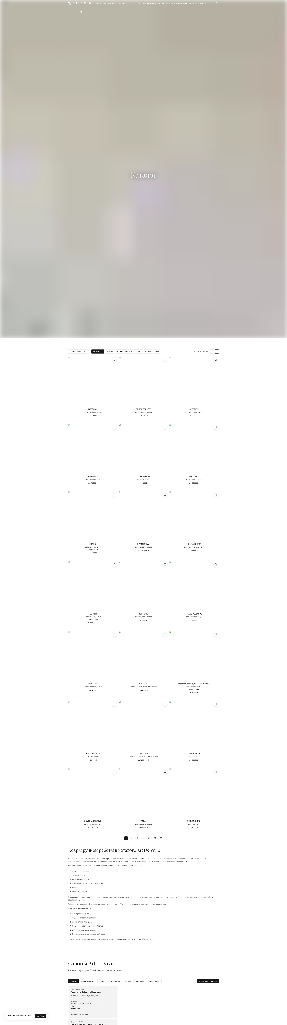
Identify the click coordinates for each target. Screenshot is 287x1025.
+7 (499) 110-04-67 (77, 1004)
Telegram (74, 1014)
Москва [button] (73, 981)
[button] (78, 351)
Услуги (172, 3)
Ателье (111, 3)
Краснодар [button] (140, 981)
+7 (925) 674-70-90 (91, 1004)
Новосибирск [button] (154, 981)
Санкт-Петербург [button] (88, 981)
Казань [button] (128, 981)
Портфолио (162, 3)
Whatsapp (84, 1014)
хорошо (40, 1016)
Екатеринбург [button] (115, 981)
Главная (71, 12)
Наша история (181, 3)
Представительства (208, 981)
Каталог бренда (121, 3)
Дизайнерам (152, 3)
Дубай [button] (102, 981)
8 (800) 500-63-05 (196, 3)
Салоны (142, 3)
